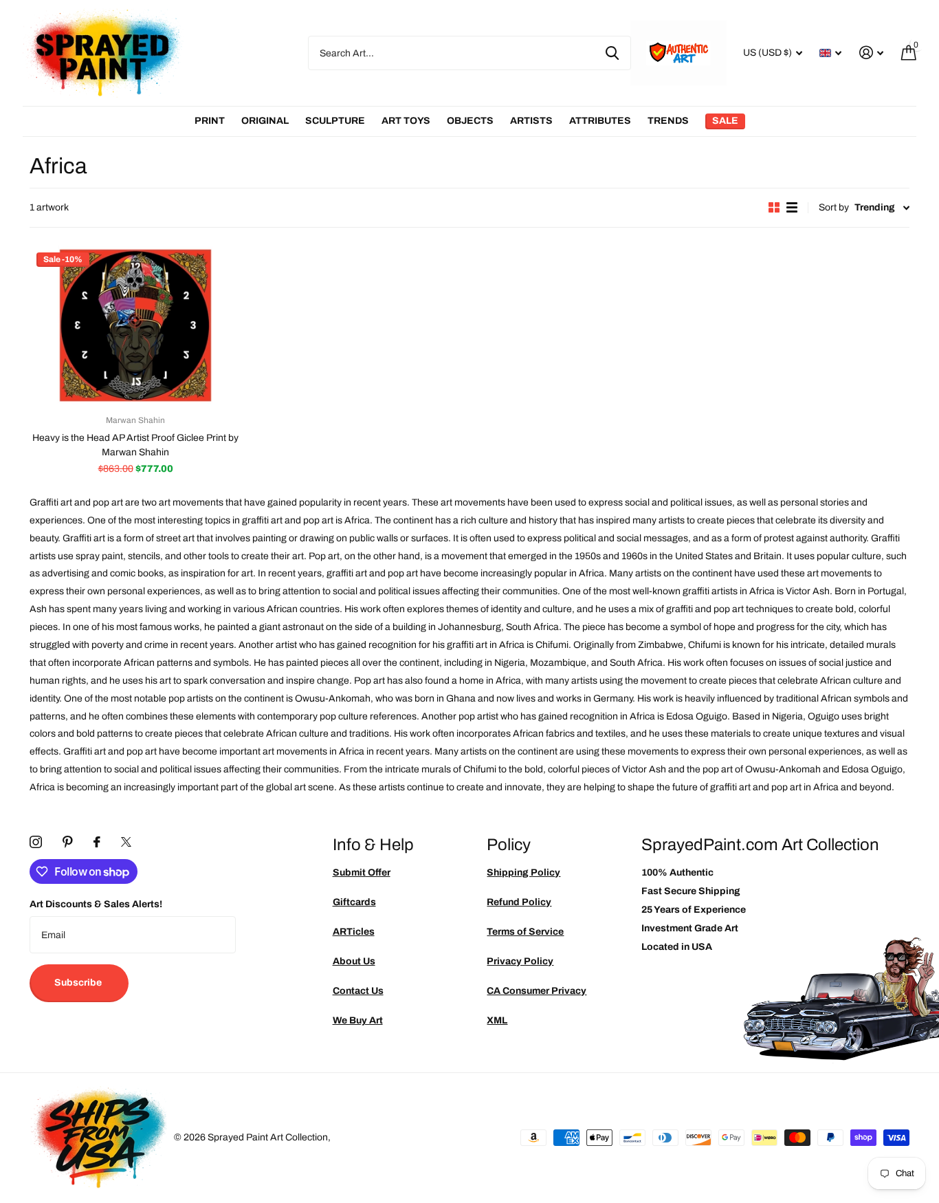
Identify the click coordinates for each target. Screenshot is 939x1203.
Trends (668, 121)
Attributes (600, 121)
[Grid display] (774, 207)
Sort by (834, 207)
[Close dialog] (924, 460)
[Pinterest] (68, 842)
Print (210, 121)
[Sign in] (871, 52)
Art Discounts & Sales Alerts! (96, 904)
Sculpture (335, 121)
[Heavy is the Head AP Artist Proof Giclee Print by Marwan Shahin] (135, 325)
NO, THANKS (836, 699)
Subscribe (79, 982)
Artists (531, 121)
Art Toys (406, 121)
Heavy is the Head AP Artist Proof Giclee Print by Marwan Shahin (135, 445)
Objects (470, 121)
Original (265, 121)
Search (612, 53)
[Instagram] (36, 842)
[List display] (791, 207)
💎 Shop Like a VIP (836, 658)
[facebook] (96, 841)
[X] (126, 842)
